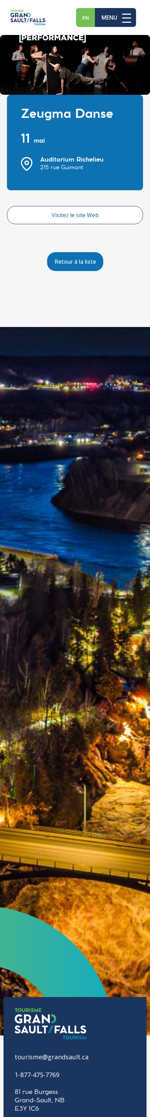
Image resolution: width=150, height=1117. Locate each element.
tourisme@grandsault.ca (52, 1057)
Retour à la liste (75, 261)
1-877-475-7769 (37, 1074)
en (85, 17)
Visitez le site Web (75, 215)
